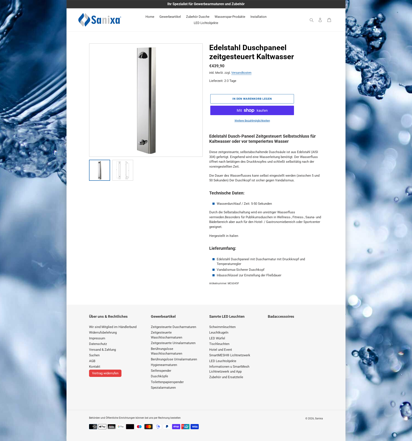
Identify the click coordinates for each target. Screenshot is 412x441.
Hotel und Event (220, 350)
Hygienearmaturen (164, 365)
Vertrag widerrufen (105, 373)
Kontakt (94, 367)
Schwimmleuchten (222, 327)
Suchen (94, 355)
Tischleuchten (219, 344)
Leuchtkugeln (218, 332)
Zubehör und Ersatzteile (226, 377)
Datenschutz (98, 344)
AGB (92, 361)
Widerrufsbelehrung (103, 332)
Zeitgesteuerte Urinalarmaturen (173, 343)
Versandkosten (241, 72)
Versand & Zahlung (102, 350)
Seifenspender (161, 371)
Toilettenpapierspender (167, 382)
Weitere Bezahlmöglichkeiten (252, 120)
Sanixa (319, 418)
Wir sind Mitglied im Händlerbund (112, 327)
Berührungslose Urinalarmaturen (174, 359)
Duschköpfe (159, 376)
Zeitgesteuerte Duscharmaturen (173, 327)
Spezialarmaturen (163, 388)
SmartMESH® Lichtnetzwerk (229, 355)
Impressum (97, 338)
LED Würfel (217, 338)
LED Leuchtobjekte (222, 361)
